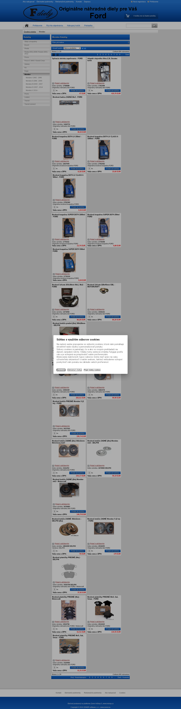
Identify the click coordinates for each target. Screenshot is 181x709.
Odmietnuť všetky (74, 370)
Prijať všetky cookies (92, 370)
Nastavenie (61, 370)
